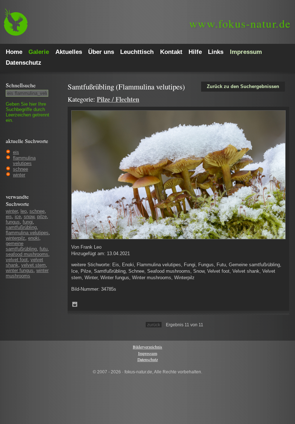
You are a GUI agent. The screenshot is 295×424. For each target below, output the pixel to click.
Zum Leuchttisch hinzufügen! (74, 304)
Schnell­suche (21, 85)
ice (18, 216)
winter (19, 175)
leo (24, 211)
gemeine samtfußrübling (21, 246)
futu (43, 249)
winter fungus (19, 270)
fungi (28, 222)
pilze (42, 216)
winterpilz (15, 238)
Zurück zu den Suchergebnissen (243, 86)
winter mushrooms (27, 273)
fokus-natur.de (240, 23)
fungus (13, 222)
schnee (20, 169)
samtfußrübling (21, 227)
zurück (153, 324)
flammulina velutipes (24, 160)
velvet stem (33, 265)
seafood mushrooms (27, 254)
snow (29, 216)
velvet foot (17, 259)
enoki (33, 238)
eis (16, 152)
